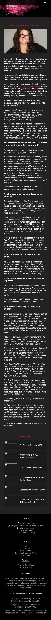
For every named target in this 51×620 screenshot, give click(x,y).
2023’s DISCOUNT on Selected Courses (29, 456)
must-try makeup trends (29, 86)
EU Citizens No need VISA (31, 445)
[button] (45, 2)
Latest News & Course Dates (32, 490)
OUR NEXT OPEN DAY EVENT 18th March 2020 (33, 501)
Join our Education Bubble (31, 467)
